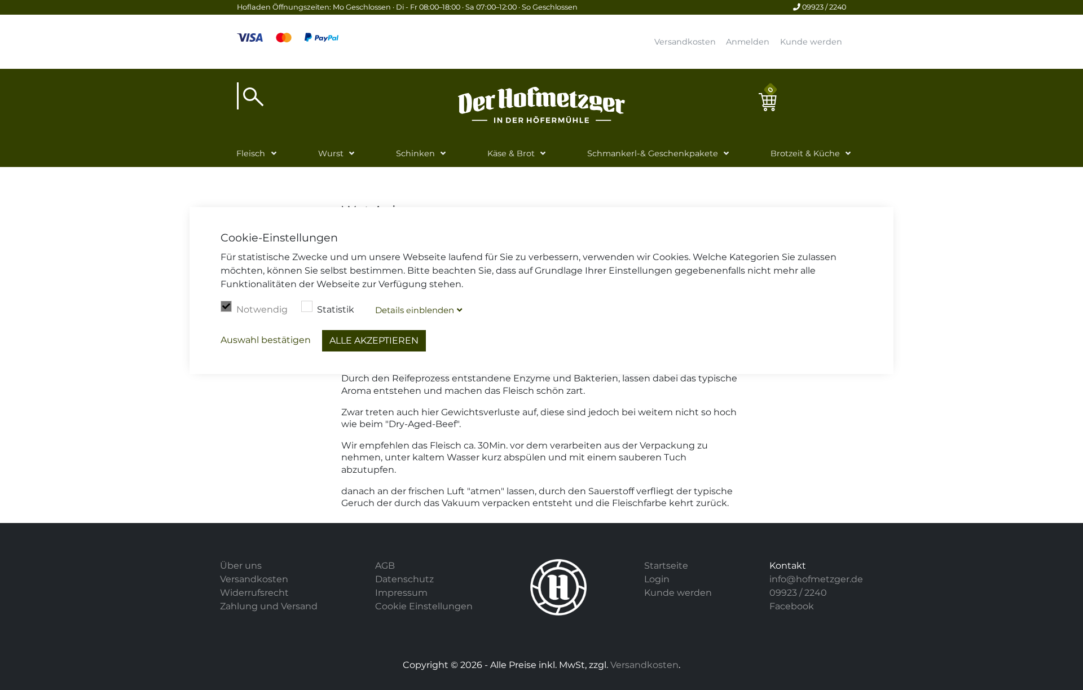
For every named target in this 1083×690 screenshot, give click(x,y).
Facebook (791, 606)
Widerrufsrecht (254, 592)
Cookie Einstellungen (424, 606)
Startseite (666, 565)
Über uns (241, 565)
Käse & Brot (511, 153)
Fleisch (250, 153)
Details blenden (414, 310)
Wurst (331, 153)
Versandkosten (685, 42)
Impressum (401, 592)
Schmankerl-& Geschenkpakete (652, 153)
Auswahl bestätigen (266, 340)
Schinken (415, 153)
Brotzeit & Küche (805, 153)
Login (657, 579)
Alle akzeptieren (374, 340)
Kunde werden (811, 42)
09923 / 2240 (823, 7)
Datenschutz (404, 579)
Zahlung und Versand (269, 606)
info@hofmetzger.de (816, 579)
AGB (385, 565)
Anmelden (747, 42)
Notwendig (262, 309)
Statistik (335, 309)
